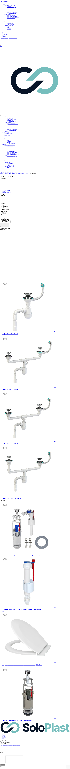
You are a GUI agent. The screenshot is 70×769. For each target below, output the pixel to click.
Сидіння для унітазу (8, 14)
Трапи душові (7, 131)
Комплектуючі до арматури (11, 121)
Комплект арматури (10, 6)
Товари (3, 4)
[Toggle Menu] (0, 115)
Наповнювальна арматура (11, 7)
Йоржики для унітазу (8, 133)
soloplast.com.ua (17, 745)
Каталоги (4, 32)
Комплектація (4, 191)
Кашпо (8, 26)
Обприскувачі (9, 29)
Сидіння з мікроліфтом (11, 15)
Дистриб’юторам (5, 34)
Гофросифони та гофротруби (12, 12)
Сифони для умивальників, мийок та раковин (15, 10)
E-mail (1, 754)
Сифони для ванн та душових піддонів (13, 11)
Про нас (3, 735)
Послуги (3, 31)
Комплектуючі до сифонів (11, 13)
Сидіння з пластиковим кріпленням (13, 17)
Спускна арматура (10, 120)
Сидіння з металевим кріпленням (12, 16)
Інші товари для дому (10, 24)
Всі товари (4, 144)
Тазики (8, 22)
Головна (3, 734)
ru (1, 46)
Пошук (1, 41)
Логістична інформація (6, 192)
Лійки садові (9, 28)
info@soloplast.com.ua (11, 1)
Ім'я (1, 752)
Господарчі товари (5, 132)
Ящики (8, 27)
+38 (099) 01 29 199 (3, 1)
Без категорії (9, 149)
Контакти (4, 36)
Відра (5, 20)
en (0, 46)
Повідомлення (2, 763)
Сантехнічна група (5, 116)
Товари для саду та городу (9, 25)
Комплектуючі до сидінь (11, 18)
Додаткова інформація (6, 190)
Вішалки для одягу (10, 23)
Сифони (6, 9)
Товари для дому (7, 21)
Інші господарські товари (11, 143)
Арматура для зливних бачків (10, 5)
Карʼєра (3, 33)
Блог (3, 35)
